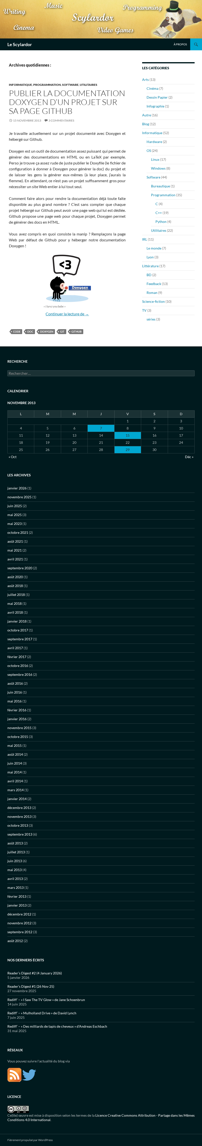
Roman (152, 292)
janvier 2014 (17, 799)
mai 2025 (14, 515)
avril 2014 (15, 781)
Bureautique (160, 186)
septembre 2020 (19, 568)
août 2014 (15, 754)
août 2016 (15, 683)
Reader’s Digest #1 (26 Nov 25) (30, 986)
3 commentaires (61, 120)
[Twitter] (29, 1074)
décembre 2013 (19, 808)
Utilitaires (88, 85)
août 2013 (15, 843)
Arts (145, 79)
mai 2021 (14, 550)
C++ (158, 213)
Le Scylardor (19, 44)
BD (149, 275)
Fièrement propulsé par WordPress (30, 1140)
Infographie (155, 106)
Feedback (154, 284)
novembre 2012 (19, 923)
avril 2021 (15, 559)
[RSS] (14, 1074)
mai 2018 (14, 603)
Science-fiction (153, 301)
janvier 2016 (17, 719)
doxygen (46, 331)
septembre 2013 (19, 834)
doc (30, 331)
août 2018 (15, 586)
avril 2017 (15, 648)
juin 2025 (14, 506)
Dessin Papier (157, 97)
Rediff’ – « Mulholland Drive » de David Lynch (41, 1013)
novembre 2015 (19, 728)
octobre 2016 (17, 665)
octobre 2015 (17, 736)
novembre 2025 (19, 497)
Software (70, 85)
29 (128, 450)
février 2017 (16, 657)
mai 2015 (14, 745)
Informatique (20, 85)
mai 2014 (14, 772)
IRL (144, 239)
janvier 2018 (17, 621)
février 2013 (16, 896)
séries (151, 319)
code (16, 331)
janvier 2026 (17, 488)
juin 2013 (14, 861)
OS (149, 150)
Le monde (154, 248)
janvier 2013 (17, 905)
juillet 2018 (16, 594)
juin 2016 (14, 692)
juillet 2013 (16, 852)
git (62, 331)
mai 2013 (14, 870)
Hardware (154, 142)
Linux (155, 159)
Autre (146, 115)
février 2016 (16, 710)
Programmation (47, 85)
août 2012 (15, 941)
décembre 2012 (19, 914)
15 (128, 435)
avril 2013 (15, 879)
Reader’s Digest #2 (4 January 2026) (34, 973)
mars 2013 (15, 887)
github (76, 331)
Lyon (150, 257)
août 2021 (15, 541)
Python (161, 221)
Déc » (189, 457)
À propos (180, 44)
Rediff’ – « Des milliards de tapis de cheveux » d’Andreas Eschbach (57, 1026)
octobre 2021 (17, 532)
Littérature (150, 266)
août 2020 (15, 577)
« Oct (13, 457)
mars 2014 (15, 790)
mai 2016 (14, 701)
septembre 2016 (19, 674)
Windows (158, 168)
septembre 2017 (19, 639)
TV (144, 310)
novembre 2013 (19, 816)
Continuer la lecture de (67, 313)
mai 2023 (14, 523)
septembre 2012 (19, 932)
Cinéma (152, 88)
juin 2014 (14, 763)
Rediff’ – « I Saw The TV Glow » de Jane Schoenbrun (46, 1000)
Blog (145, 124)
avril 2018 (15, 612)
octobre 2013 (17, 825)
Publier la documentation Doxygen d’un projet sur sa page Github (67, 102)
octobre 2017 (17, 630)
